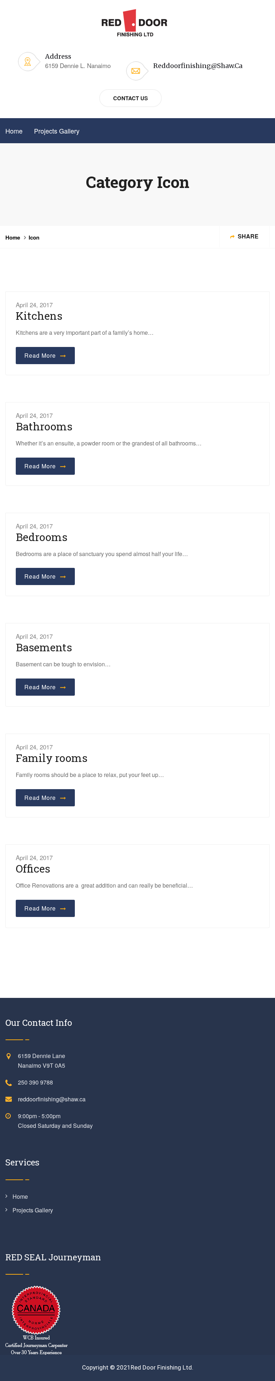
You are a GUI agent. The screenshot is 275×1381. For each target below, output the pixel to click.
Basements (44, 647)
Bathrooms (44, 426)
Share (247, 236)
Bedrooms (41, 537)
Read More (41, 355)
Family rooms (51, 758)
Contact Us (130, 98)
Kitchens (39, 316)
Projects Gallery (56, 130)
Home (14, 130)
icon (34, 237)
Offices (33, 868)
